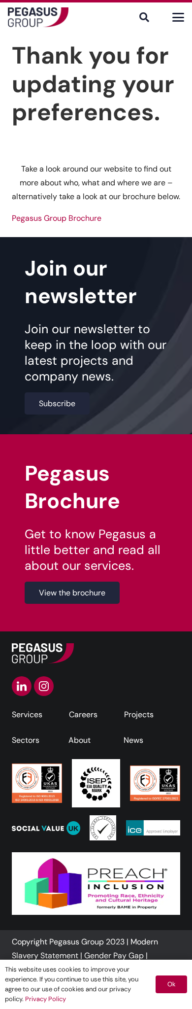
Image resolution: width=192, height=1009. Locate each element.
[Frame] (38, 17)
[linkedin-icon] (22, 686)
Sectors (25, 740)
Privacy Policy (45, 999)
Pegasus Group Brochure (56, 218)
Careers (83, 714)
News (133, 740)
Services (27, 714)
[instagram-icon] (44, 686)
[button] (144, 17)
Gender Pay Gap (114, 955)
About (79, 740)
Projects (139, 714)
